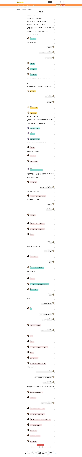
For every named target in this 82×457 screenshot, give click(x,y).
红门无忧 (25, 7)
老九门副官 (27, 9)
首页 (17, 7)
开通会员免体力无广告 (40, 445)
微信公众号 (50, 452)
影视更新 (30, 9)
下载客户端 (31, 452)
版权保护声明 (39, 453)
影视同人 (20, 9)
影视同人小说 (21, 7)
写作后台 (63, 5)
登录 (63, 2)
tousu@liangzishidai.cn (47, 453)
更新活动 (32, 9)
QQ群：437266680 (41, 452)
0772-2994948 (55, 453)
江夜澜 (40, 12)
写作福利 (58, 5)
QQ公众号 (46, 452)
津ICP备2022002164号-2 (28, 453)
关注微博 (36, 452)
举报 (54, 445)
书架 (60, 2)
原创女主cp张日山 (24, 9)
